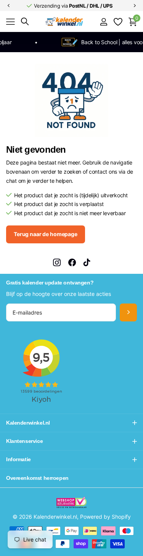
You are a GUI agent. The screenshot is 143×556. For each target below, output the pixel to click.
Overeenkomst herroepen (37, 478)
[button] (8, 6)
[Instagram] (57, 262)
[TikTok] (87, 262)
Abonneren (128, 312)
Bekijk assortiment (10, 22)
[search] (25, 21)
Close (71, 423)
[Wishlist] (117, 22)
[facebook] (72, 262)
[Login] (103, 22)
